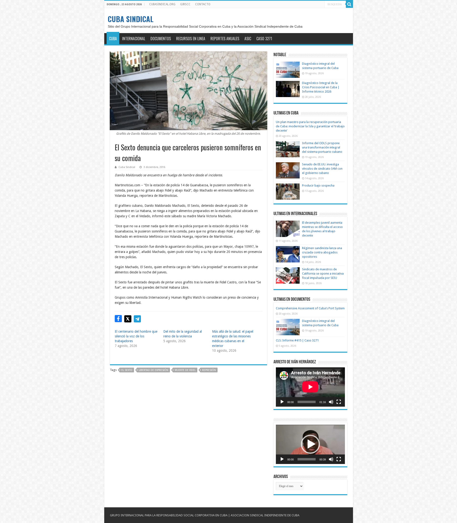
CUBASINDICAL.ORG (162, 4)
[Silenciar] (331, 402)
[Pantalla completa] (338, 402)
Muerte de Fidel (185, 370)
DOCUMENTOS (160, 38)
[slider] (307, 459)
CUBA (113, 38)
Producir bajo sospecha (318, 185)
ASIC (247, 38)
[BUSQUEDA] (349, 4)
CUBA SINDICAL (131, 19)
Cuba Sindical (127, 167)
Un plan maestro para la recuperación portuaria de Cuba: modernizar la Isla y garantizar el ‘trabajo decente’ (310, 126)
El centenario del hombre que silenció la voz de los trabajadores (136, 336)
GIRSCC (185, 4)
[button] (310, 444)
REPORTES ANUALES (224, 38)
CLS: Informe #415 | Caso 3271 (297, 340)
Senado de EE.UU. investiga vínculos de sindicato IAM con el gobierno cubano (322, 169)
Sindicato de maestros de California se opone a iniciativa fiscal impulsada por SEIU (323, 273)
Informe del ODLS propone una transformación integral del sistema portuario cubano (322, 147)
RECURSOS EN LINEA (190, 38)
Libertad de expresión (153, 370)
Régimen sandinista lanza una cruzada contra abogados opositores (322, 252)
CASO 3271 (264, 38)
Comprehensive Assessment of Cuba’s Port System (310, 308)
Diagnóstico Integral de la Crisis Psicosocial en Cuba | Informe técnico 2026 (320, 87)
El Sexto (126, 370)
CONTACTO (202, 4)
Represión (209, 370)
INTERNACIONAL (133, 38)
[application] (310, 387)
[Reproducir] (282, 402)
